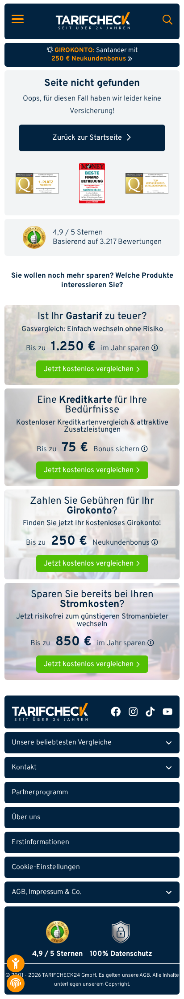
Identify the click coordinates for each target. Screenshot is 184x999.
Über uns (26, 817)
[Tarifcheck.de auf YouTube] (167, 712)
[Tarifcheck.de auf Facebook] (116, 712)
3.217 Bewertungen (131, 242)
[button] (154, 347)
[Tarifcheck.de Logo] (50, 712)
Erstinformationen (40, 842)
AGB (144, 975)
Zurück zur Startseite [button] (87, 137)
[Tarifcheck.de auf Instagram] (133, 712)
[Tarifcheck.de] (92, 21)
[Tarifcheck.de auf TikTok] (150, 712)
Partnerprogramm (40, 792)
